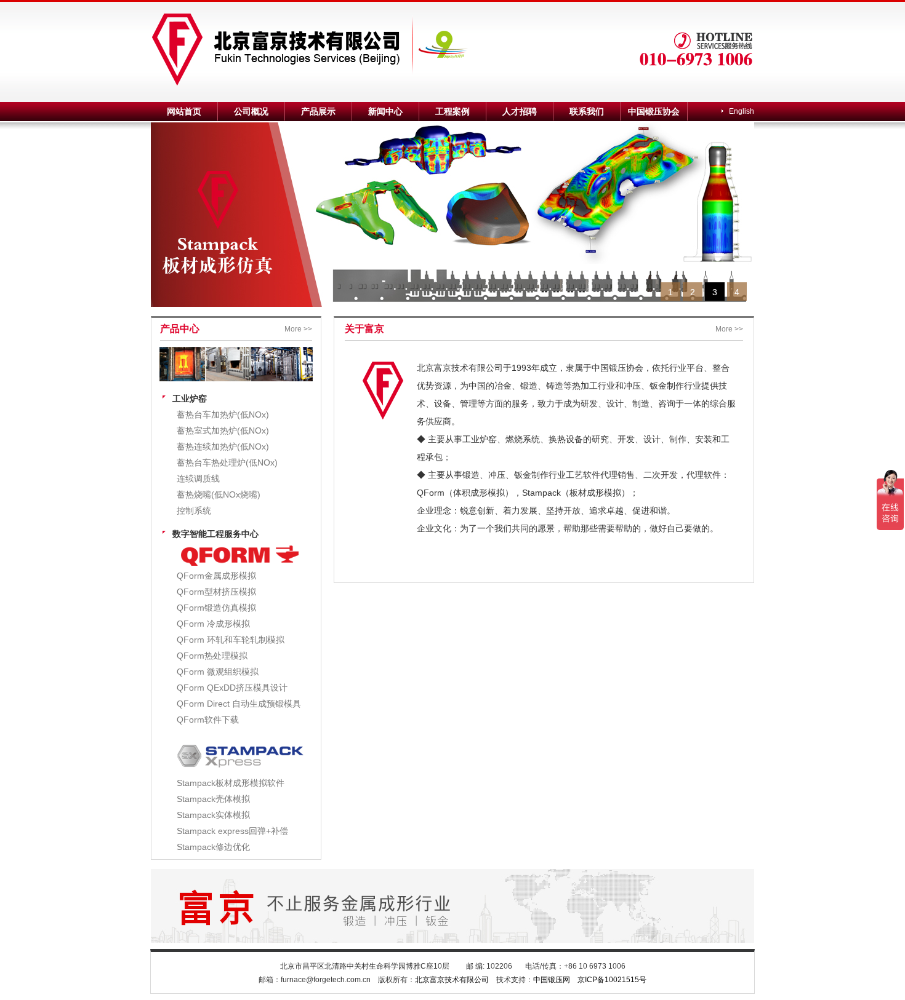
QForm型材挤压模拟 (216, 592)
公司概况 (251, 111)
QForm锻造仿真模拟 (216, 608)
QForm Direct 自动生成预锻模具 (239, 703)
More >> (298, 329)
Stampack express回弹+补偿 (232, 831)
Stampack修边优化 (213, 847)
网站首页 (184, 111)
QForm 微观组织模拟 (218, 672)
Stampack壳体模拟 (213, 799)
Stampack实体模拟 (213, 815)
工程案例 (452, 111)
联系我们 (586, 111)
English (741, 111)
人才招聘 (519, 111)
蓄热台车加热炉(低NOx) (223, 414)
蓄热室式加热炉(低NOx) (223, 430)
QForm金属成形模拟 (216, 576)
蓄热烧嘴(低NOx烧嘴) (218, 494)
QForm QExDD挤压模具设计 (232, 687)
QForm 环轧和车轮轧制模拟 (230, 640)
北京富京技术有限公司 (452, 979)
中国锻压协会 (654, 111)
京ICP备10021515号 (611, 979)
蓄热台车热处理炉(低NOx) (227, 462)
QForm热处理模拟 (212, 656)
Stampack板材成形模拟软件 (230, 783)
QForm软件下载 (208, 719)
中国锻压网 (551, 979)
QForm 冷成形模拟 (213, 624)
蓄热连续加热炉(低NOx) (223, 446)
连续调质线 (198, 478)
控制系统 (194, 510)
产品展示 (318, 111)
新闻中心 (385, 111)
